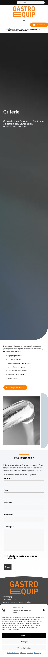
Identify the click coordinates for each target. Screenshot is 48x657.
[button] (45, 610)
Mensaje (9, 526)
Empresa (8, 502)
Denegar (24, 642)
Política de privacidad (26, 653)
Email (7, 490)
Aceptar (24, 635)
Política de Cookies (13, 653)
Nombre (9, 478)
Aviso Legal (37, 653)
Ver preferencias (24, 648)
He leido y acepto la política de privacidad (22, 557)
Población (8, 514)
